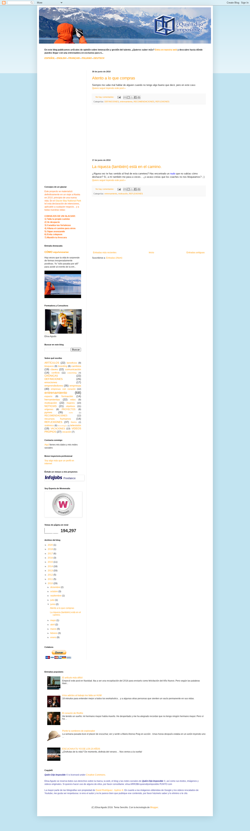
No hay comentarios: (105, 97)
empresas (75, 385)
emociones (50, 382)
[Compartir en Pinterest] (139, 97)
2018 (50, 549)
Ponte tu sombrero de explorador (78, 731)
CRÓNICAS (51, 375)
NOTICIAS (50, 406)
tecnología (62, 426)
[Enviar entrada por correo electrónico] (119, 97)
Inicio (151, 252)
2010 (50, 583)
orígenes (48, 409)
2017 (50, 553)
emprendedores (53, 385)
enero (53, 637)
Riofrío (74, 422)
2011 (50, 579)
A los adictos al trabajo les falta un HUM (82, 695)
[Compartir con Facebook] (135, 97)
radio (71, 413)
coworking (72, 373)
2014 (50, 566)
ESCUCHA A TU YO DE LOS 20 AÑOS (81, 749)
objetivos (70, 406)
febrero (54, 633)
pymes (48, 412)
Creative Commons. (96, 775)
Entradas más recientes (104, 252)
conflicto (55, 372)
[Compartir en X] (132, 97)
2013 (50, 570)
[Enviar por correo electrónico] (125, 97)
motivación (123, 194)
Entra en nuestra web (166, 49)
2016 (50, 558)
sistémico (49, 425)
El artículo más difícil (72, 677)
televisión (75, 425)
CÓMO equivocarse (56, 252)
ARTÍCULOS (51, 362)
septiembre (56, 595)
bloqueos (49, 366)
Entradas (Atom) (114, 258)
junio (53, 604)
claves (54, 369)
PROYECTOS (68, 409)
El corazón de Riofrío (72, 713)
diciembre (55, 587)
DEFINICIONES (112, 101)
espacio (48, 396)
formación (67, 396)
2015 (50, 562)
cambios (76, 366)
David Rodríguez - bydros (109, 790)
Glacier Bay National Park (68, 200)
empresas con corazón (63, 389)
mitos (73, 399)
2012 (50, 575)
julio (52, 600)
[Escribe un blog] (128, 97)
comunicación (73, 369)
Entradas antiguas (195, 252)
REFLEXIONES (162, 101)
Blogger (154, 807)
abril (52, 624)
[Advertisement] (148, 132)
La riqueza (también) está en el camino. (127, 166)
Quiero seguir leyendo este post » (109, 88)
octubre (54, 591)
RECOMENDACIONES (144, 101)
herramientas (52, 399)
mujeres (71, 403)
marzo (53, 629)
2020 (50, 545)
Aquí (46, 444)
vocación (66, 432)
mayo (53, 620)
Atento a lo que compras (113, 78)
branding (62, 366)
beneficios (72, 363)
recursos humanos (57, 418)
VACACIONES (58, 428)
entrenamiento (126, 101)
